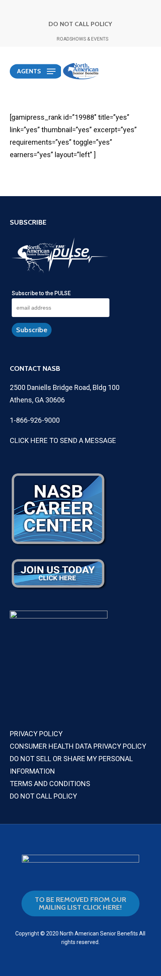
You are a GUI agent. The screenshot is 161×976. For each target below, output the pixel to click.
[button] (36, 71)
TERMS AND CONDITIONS (50, 783)
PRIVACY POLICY (36, 734)
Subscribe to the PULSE (41, 293)
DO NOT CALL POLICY (80, 24)
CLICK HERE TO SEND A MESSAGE (63, 440)
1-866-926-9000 (35, 420)
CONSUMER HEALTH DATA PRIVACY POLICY (78, 746)
